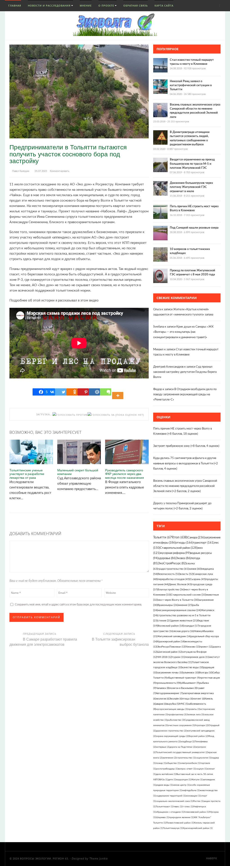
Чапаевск (162, 688)
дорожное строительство (171, 731)
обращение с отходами (170, 812)
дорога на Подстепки (183, 747)
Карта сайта (164, 5)
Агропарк (201, 725)
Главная (14, 5)
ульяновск (191, 672)
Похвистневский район (180, 823)
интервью (163, 747)
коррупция (183, 779)
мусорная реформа (175, 553)
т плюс (188, 806)
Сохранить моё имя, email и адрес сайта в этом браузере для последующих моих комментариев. (78, 604)
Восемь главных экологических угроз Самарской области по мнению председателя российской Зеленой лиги (185, 486)
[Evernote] (105, 392)
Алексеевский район (196, 812)
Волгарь (206, 672)
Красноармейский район (198, 828)
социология (204, 758)
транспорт (203, 542)
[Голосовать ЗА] (101, 414)
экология (162, 698)
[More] (118, 392)
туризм (178, 657)
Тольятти (163, 537)
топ (181, 537)
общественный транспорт (183, 678)
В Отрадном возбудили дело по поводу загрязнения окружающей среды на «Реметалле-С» (185, 394)
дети (172, 779)
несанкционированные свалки (179, 610)
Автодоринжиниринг (169, 693)
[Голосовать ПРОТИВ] (70, 414)
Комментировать (59, 171)
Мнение (86, 5)
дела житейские (166, 774)
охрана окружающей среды (172, 736)
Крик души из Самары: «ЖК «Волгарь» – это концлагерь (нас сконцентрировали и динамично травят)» (183, 332)
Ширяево (162, 817)
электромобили (190, 763)
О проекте (106, 5)
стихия (164, 620)
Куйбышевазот (189, 683)
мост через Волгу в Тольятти (178, 599)
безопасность (169, 574)
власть (186, 574)
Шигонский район (169, 652)
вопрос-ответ (187, 769)
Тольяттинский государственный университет (182, 752)
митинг (199, 698)
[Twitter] (60, 392)
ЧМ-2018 (164, 657)
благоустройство (171, 589)
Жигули (197, 779)
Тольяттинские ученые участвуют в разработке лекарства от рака (26, 473)
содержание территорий (171, 796)
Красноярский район (171, 641)
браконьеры (168, 605)
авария (161, 704)
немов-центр (181, 785)
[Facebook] (38, 392)
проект (206, 647)
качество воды (192, 667)
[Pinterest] (83, 392)
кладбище (188, 741)
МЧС (183, 704)
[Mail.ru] (94, 392)
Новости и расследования (49, 5)
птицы (187, 698)
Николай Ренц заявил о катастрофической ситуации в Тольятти (191, 85)
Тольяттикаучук (173, 828)
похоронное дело (197, 657)
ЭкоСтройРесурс (172, 563)
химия (195, 568)
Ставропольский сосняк (188, 594)
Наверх (212, 858)
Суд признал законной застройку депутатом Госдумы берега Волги (185, 372)
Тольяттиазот (164, 806)
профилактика (177, 714)
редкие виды (164, 785)
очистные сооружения (181, 725)
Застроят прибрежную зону (171, 446)
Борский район (198, 736)
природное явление (181, 817)
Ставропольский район (178, 548)
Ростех (198, 801)
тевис (178, 806)
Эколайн (175, 698)
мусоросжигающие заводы (172, 709)
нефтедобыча (191, 790)
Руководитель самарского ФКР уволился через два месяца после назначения (124, 473)
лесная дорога (183, 631)
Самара (196, 537)
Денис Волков (180, 584)
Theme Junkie (98, 858)
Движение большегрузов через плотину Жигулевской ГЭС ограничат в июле (191, 187)
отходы (184, 542)
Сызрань (198, 579)
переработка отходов (174, 579)
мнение (185, 605)
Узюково (193, 647)
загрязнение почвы (170, 672)
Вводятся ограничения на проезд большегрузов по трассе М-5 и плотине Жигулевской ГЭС (192, 163)
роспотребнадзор (167, 769)
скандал (191, 626)
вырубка (172, 704)
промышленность (167, 683)
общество (173, 763)
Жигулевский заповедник (174, 636)
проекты (194, 709)
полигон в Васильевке (183, 688)
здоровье (167, 558)
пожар (161, 763)
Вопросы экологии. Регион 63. (44, 858)
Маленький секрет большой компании (77, 472)
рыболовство (176, 720)
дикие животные (184, 620)
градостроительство (173, 568)
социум (201, 769)
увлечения (169, 758)
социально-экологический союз (174, 801)
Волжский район (171, 626)
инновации (193, 796)
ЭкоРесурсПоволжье (171, 647)
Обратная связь (135, 5)
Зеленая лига (195, 714)
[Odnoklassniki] (71, 392)
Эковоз (183, 558)
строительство (186, 758)
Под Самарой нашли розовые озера (194, 227)
